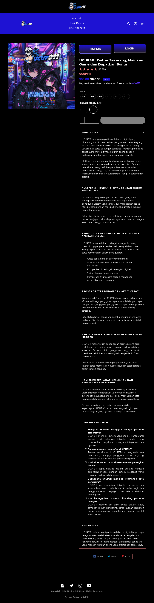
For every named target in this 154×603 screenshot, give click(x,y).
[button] (128, 23)
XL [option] (108, 96)
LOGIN (129, 48)
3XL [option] (126, 96)
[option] (84, 109)
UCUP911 (86, 139)
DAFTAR (95, 49)
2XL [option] (117, 96)
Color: (90, 103)
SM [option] (83, 96)
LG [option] (100, 96)
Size (82, 91)
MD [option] (92, 96)
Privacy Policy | (73, 597)
